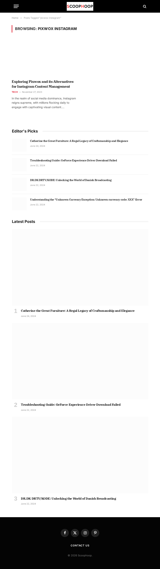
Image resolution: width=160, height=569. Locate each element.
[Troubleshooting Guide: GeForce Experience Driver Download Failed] (19, 164)
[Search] (144, 6)
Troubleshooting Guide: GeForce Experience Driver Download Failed (73, 160)
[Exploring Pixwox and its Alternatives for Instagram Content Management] (44, 58)
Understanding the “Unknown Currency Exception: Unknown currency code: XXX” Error (86, 199)
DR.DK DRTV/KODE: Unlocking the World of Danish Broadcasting (70, 180)
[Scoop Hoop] (80, 6)
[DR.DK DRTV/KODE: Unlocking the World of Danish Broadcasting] (19, 184)
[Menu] (16, 6)
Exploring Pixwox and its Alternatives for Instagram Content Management (42, 83)
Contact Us (80, 545)
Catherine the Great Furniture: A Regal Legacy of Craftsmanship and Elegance (79, 141)
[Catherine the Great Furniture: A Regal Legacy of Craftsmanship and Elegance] (19, 145)
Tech (15, 92)
